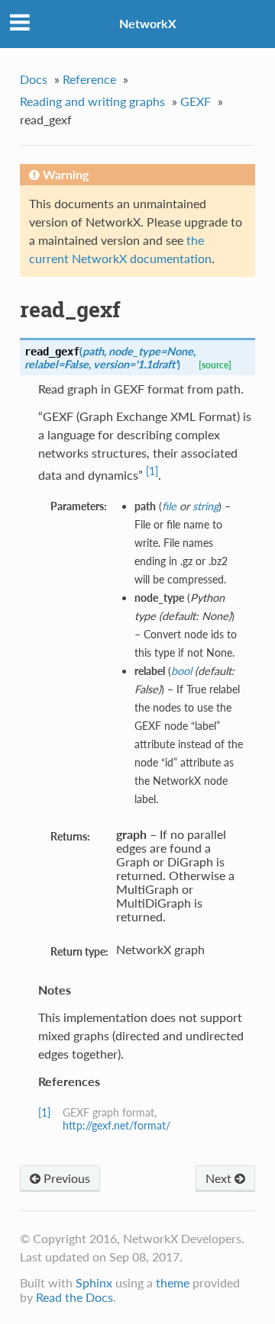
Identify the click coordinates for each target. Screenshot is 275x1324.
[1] (152, 470)
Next (220, 1178)
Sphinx (94, 1282)
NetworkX (147, 23)
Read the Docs (74, 1297)
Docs (33, 79)
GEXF (195, 101)
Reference (89, 79)
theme (172, 1282)
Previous (65, 1178)
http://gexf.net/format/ (116, 1125)
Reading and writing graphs (92, 101)
